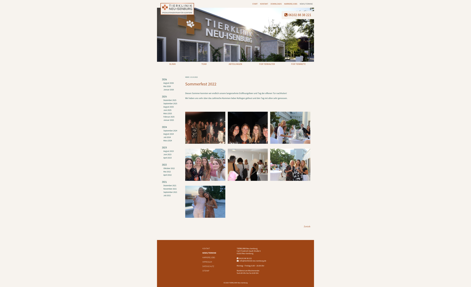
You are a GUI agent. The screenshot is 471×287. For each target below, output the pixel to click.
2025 (164, 96)
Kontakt (264, 4)
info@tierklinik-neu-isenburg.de (252, 261)
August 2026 (168, 83)
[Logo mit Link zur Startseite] (176, 9)
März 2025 (167, 113)
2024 (164, 127)
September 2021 (170, 192)
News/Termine (306, 4)
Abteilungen (235, 64)
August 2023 (168, 151)
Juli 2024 (167, 137)
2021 (164, 182)
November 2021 (170, 189)
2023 (164, 147)
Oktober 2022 (169, 168)
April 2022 (167, 175)
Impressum (207, 262)
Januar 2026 (168, 89)
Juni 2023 (167, 154)
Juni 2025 (167, 110)
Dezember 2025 (169, 100)
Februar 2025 (168, 117)
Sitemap (205, 271)
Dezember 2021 (169, 185)
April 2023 (167, 158)
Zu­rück (307, 226)
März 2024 (167, 140)
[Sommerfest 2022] (205, 142)
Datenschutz (208, 266)
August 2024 (168, 134)
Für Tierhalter (267, 64)
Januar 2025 (168, 120)
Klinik (172, 64)
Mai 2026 (167, 86)
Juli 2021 (167, 195)
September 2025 (170, 103)
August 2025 (168, 107)
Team (204, 64)
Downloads (276, 4)
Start (255, 4)
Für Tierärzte (298, 64)
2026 (164, 79)
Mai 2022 (167, 171)
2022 (164, 164)
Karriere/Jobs (290, 4)
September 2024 (170, 130)
